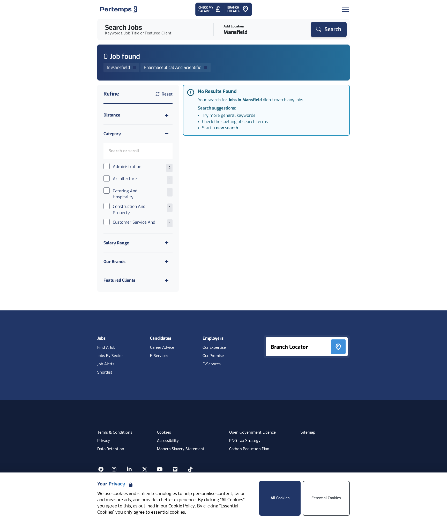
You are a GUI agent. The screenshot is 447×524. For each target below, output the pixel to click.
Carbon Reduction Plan (249, 449)
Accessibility (168, 441)
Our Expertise (214, 348)
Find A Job (106, 348)
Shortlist (104, 372)
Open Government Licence (252, 433)
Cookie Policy (181, 506)
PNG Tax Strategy (244, 441)
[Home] (118, 9)
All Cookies (280, 498)
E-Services (159, 356)
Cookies (164, 433)
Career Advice (162, 348)
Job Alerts (105, 364)
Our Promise (213, 356)
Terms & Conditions (114, 433)
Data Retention (110, 449)
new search (227, 127)
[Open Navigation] (345, 9)
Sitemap (308, 433)
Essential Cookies (326, 498)
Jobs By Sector (110, 356)
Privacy (103, 441)
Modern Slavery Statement (180, 449)
